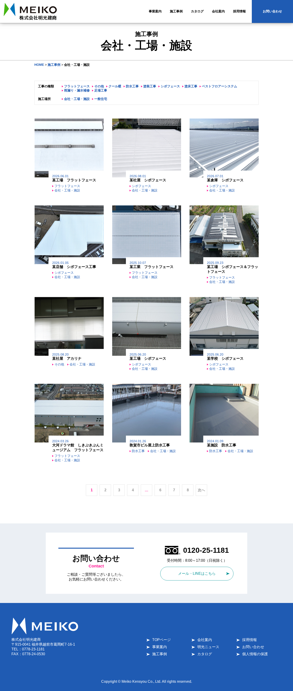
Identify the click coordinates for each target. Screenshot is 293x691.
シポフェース (170, 86)
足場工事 (100, 90)
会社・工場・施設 (77, 99)
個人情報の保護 (255, 654)
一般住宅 (100, 99)
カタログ (204, 654)
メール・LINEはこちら (197, 573)
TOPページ (161, 640)
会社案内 (204, 640)
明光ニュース (208, 647)
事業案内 (159, 647)
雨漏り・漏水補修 (77, 90)
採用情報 (249, 640)
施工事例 (159, 654)
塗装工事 (149, 86)
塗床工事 (190, 86)
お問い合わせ (272, 11)
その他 (99, 86)
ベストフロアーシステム (219, 86)
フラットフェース (77, 86)
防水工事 (132, 86)
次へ (201, 490)
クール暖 (115, 86)
